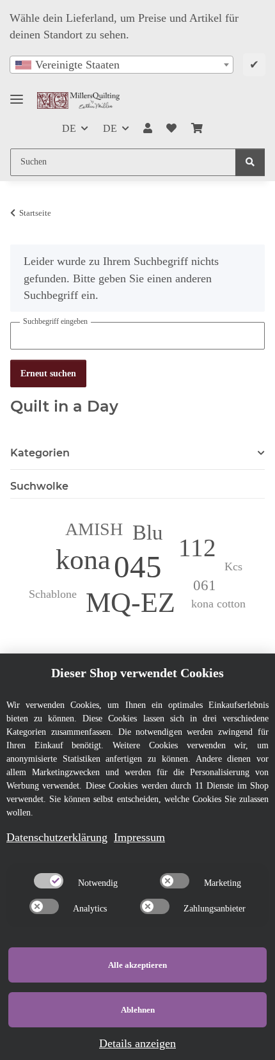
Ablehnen (138, 1010)
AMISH (94, 529)
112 (197, 547)
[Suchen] (250, 162)
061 (204, 585)
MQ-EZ (130, 602)
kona (83, 559)
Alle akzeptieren (137, 965)
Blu (147, 532)
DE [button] (69, 128)
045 (138, 566)
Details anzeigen (137, 1043)
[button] (147, 128)
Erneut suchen (48, 373)
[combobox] (121, 65)
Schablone (53, 594)
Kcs (233, 566)
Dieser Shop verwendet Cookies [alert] (137, 673)
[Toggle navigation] (16, 94)
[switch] (48, 880)
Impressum (139, 837)
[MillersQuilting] (78, 100)
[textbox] (121, 64)
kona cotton (218, 603)
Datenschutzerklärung (56, 837)
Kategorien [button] (40, 453)
